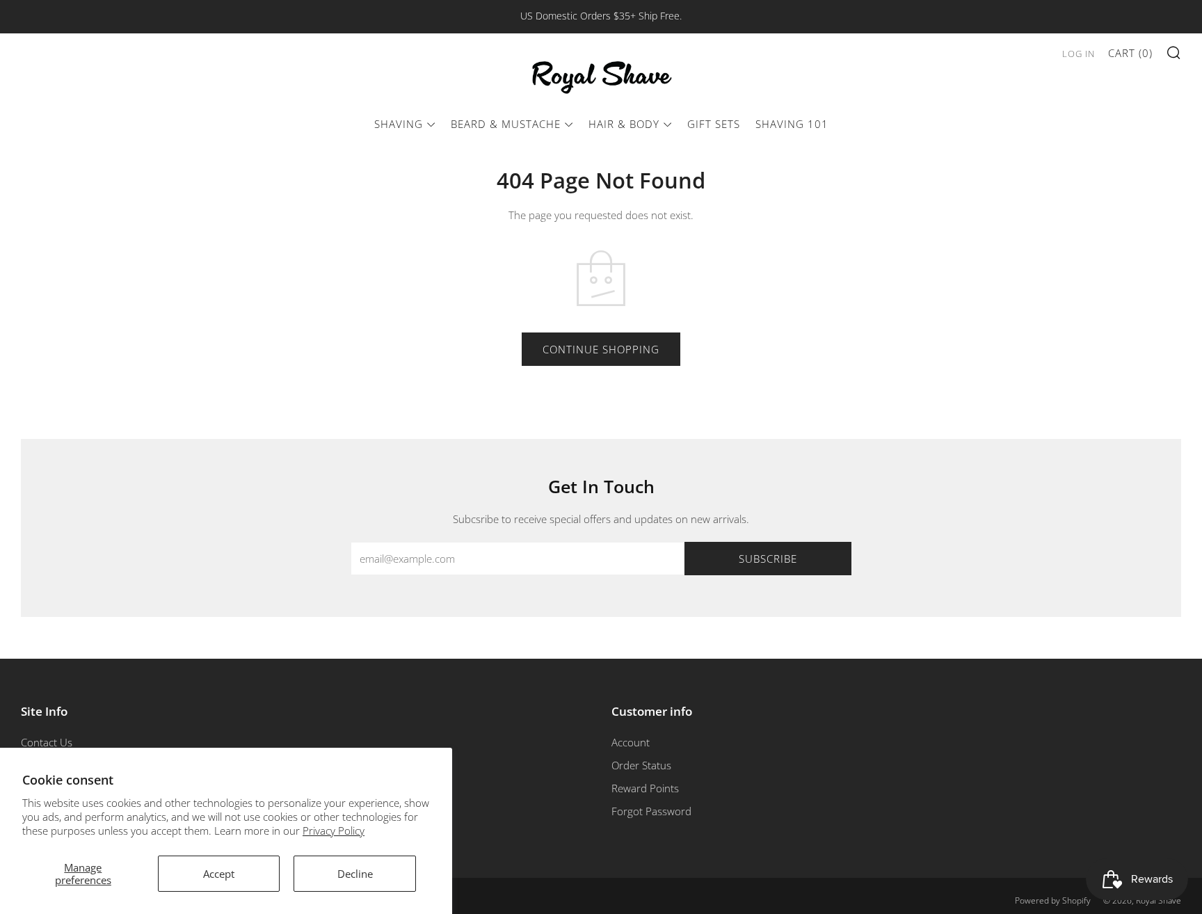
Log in (1078, 53)
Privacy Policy (333, 830)
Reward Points (645, 788)
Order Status (641, 765)
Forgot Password (651, 811)
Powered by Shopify (1053, 900)
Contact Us (46, 742)
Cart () (1130, 53)
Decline (355, 874)
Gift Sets (713, 124)
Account (630, 742)
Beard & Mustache (506, 124)
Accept (218, 874)
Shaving (398, 124)
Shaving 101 (791, 124)
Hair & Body (623, 124)
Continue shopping (601, 349)
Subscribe (768, 559)
